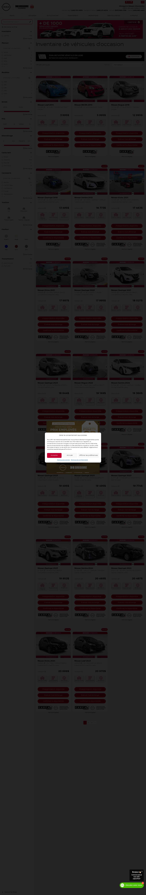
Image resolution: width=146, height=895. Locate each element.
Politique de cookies (63, 460)
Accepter (54, 455)
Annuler (70, 455)
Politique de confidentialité (79, 460)
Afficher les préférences (88, 455)
